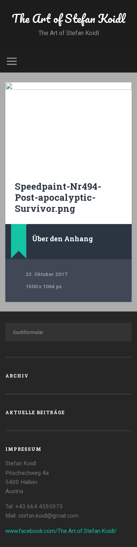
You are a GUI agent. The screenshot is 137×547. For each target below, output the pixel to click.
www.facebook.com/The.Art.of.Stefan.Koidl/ (60, 531)
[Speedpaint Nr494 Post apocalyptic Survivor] (68, 127)
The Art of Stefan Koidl (68, 18)
